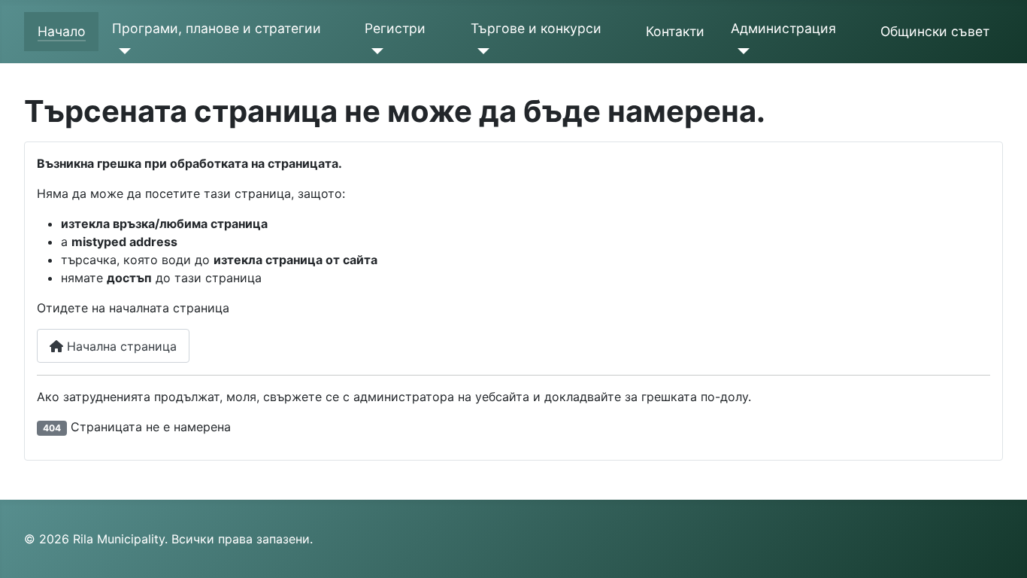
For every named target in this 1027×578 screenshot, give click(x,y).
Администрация (783, 28)
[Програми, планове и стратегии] (121, 51)
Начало (62, 31)
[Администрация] (740, 51)
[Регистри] (374, 51)
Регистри (395, 28)
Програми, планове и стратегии (216, 28)
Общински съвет (934, 31)
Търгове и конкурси (536, 28)
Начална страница (120, 346)
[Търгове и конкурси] (480, 51)
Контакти (675, 31)
